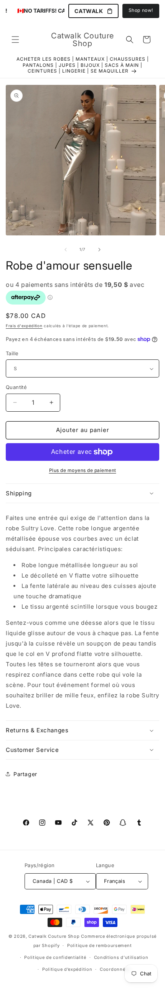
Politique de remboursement (99, 945)
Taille (12, 353)
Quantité (16, 387)
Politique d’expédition (67, 969)
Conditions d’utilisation (121, 957)
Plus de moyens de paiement (82, 470)
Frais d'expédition (24, 325)
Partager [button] (25, 774)
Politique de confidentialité (55, 957)
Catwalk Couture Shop (53, 936)
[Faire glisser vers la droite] (99, 249)
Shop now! (141, 10)
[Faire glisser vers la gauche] (65, 249)
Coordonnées (115, 969)
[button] (15, 39)
